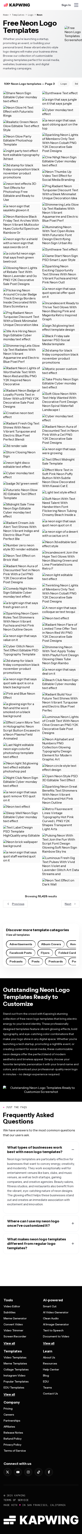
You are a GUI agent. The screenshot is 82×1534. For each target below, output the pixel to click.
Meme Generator (15, 1318)
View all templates (18, 934)
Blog (46, 1375)
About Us (49, 1357)
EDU (46, 1381)
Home (6, 14)
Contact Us (50, 1393)
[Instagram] (28, 1472)
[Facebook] (49, 1472)
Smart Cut (50, 1306)
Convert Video (13, 1324)
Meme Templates (15, 1363)
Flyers (45, 953)
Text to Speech (53, 1330)
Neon (39, 14)
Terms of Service (15, 1450)
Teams (47, 1387)
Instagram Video (14, 1375)
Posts (35, 961)
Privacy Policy (12, 1444)
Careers (9, 1414)
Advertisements (21, 944)
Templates (18, 14)
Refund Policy (12, 1438)
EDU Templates (14, 1387)
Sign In (66, 5)
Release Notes (13, 1432)
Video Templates (15, 1357)
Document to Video (56, 1336)
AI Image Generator (56, 1324)
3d (76, 83)
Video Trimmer (13, 1330)
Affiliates (9, 1426)
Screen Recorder (15, 1336)
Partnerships (12, 1420)
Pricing (8, 1408)
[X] (8, 1472)
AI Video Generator (55, 1312)
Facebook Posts (21, 953)
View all (9, 1343)
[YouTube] (18, 1472)
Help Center (51, 1369)
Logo (30, 14)
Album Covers (51, 944)
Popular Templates (16, 1381)
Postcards (56, 961)
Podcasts (16, 961)
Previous (18, 904)
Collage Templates (16, 1369)
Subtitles (10, 1312)
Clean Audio (51, 1318)
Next (68, 904)
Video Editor (12, 1306)
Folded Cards (68, 953)
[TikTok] (39, 1472)
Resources (50, 1363)
